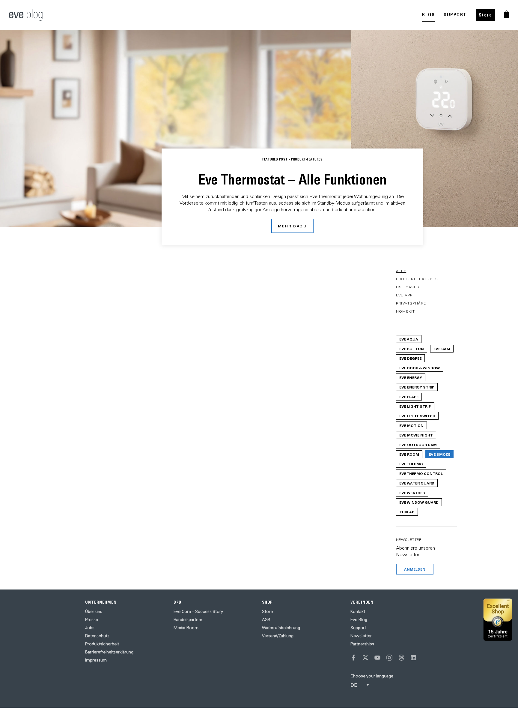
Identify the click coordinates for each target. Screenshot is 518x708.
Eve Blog (358, 619)
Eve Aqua (408, 339)
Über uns (93, 611)
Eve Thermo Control (421, 473)
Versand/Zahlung (277, 635)
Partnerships (362, 643)
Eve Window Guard (419, 502)
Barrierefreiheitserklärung (109, 652)
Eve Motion (411, 425)
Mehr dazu (292, 226)
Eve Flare (408, 396)
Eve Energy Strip (416, 387)
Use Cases (408, 287)
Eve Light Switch (417, 415)
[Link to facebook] (353, 658)
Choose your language (371, 676)
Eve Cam (441, 348)
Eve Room (409, 454)
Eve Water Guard (416, 483)
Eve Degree (410, 358)
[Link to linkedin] (413, 658)
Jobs (89, 627)
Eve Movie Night (416, 435)
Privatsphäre (411, 303)
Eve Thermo (411, 463)
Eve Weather (412, 492)
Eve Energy (410, 377)
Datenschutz (97, 635)
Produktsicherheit (102, 643)
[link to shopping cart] (506, 14)
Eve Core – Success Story (198, 611)
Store (485, 15)
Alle (401, 270)
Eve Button (411, 348)
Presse (91, 619)
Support (358, 627)
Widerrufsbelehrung (281, 627)
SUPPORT (455, 14)
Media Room (186, 627)
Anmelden (414, 569)
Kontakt (357, 611)
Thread (407, 511)
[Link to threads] (401, 658)
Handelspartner (188, 619)
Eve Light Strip (415, 406)
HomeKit (405, 311)
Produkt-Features (417, 279)
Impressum (96, 660)
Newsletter (361, 635)
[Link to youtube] (377, 658)
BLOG (428, 14)
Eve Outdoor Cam (418, 444)
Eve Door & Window (419, 367)
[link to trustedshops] (497, 619)
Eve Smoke (439, 454)
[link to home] (26, 15)
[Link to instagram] (389, 658)
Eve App (404, 295)
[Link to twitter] (365, 658)
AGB (266, 619)
